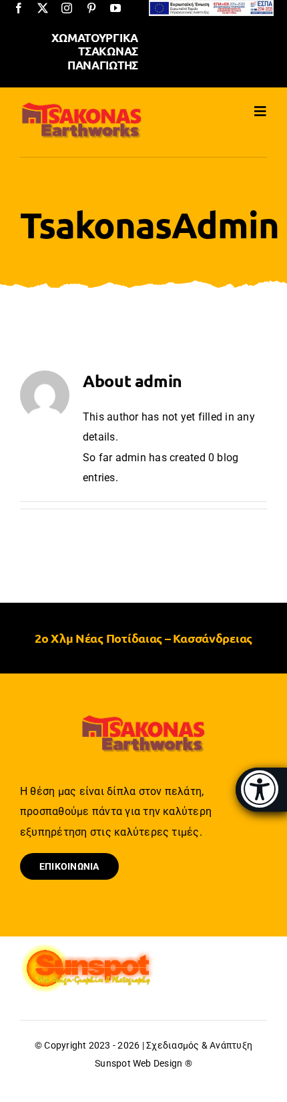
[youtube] (115, 8)
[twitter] (42, 8)
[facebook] (18, 8)
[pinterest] (91, 8)
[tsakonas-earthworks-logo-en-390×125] (82, 105)
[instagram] (66, 8)
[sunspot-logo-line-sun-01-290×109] (87, 948)
